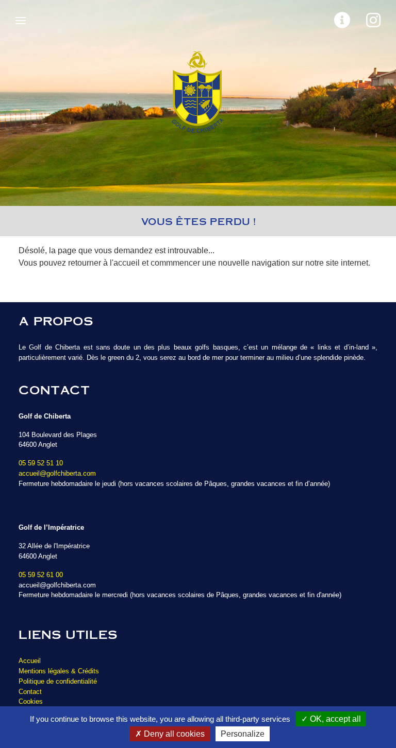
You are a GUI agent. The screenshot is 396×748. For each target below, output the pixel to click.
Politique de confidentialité (58, 681)
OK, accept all (334, 719)
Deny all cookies (173, 733)
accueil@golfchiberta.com (57, 473)
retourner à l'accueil (104, 262)
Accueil (30, 661)
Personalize (243, 733)
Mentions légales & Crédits (59, 671)
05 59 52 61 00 (41, 575)
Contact (30, 691)
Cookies (31, 701)
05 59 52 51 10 (41, 463)
